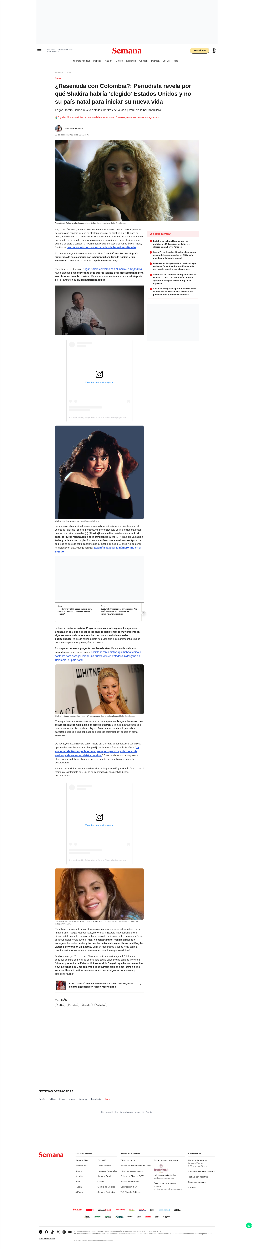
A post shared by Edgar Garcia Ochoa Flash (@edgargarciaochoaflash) (102, 417)
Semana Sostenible (106, 1192)
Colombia (86, 1005)
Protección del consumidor (166, 1160)
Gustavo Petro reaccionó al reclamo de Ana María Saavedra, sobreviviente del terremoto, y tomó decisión (119, 611)
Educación (102, 1160)
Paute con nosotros (197, 1182)
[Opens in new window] (46, 1232)
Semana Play (82, 1160)
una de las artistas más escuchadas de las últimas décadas (101, 247)
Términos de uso (128, 1160)
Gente (68, 72)
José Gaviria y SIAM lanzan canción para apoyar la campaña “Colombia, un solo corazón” (74, 611)
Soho (78, 1181)
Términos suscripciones (132, 1171)
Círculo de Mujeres (106, 1187)
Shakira (60, 1005)
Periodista (73, 1005)
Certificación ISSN (129, 1187)
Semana (59, 72)
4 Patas (79, 1192)
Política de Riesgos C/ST (132, 1176)
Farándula (100, 1005)
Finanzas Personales (107, 1171)
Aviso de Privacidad (50, 1239)
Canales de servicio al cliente (201, 1171)
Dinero (79, 1171)
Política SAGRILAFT (130, 1181)
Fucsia (79, 1187)
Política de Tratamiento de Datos (136, 1165)
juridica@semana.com (164, 1178)
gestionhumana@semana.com (168, 1189)
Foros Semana (104, 1165)
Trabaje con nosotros (198, 1177)
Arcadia (79, 1176)
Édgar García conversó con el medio (112, 269)
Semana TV (81, 1165)
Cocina (100, 1181)
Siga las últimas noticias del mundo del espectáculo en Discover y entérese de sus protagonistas (108, 117)
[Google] (40, 1232)
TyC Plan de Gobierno (131, 1192)
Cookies (192, 1187)
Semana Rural (104, 1176)
